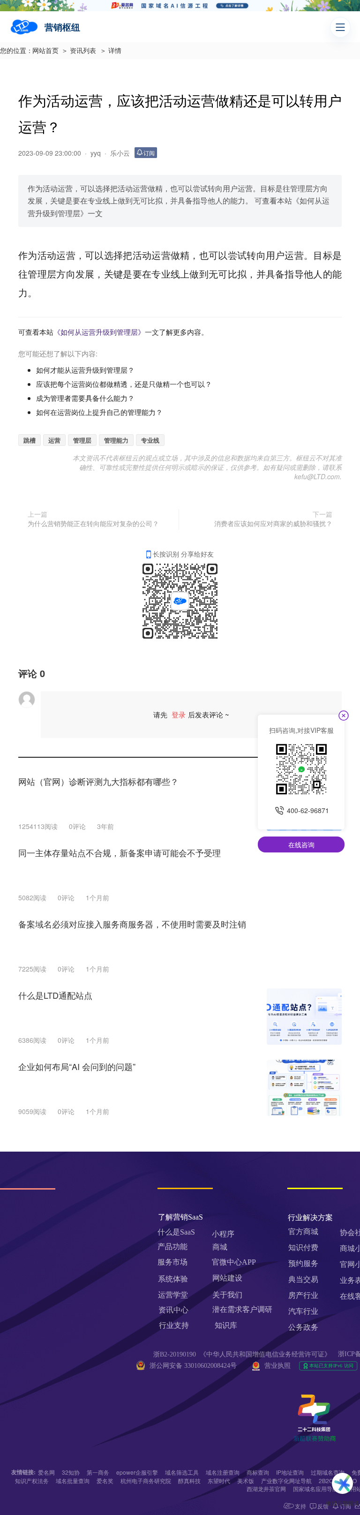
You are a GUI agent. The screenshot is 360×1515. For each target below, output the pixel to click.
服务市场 (173, 1262)
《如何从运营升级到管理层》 (99, 332)
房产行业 (303, 1295)
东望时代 (219, 1481)
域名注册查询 (223, 1472)
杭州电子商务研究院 (145, 1481)
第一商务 (98, 1472)
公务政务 (303, 1327)
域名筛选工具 (182, 1472)
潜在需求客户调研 (243, 1309)
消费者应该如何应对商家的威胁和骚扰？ (273, 523)
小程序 (223, 1234)
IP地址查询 (290, 1472)
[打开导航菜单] (340, 27)
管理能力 (116, 440)
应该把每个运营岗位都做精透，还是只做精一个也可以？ (124, 384)
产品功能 (173, 1247)
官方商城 (303, 1232)
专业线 (150, 440)
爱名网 (46, 1472)
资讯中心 (173, 1310)
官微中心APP (234, 1262)
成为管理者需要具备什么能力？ (85, 398)
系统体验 (173, 1279)
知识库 (226, 1325)
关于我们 (227, 1295)
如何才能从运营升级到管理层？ (85, 370)
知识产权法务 (32, 1481)
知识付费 (303, 1247)
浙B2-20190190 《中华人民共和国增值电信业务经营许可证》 (242, 1354)
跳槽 (29, 440)
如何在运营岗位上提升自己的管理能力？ (99, 412)
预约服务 (303, 1263)
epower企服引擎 (137, 1472)
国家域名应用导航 (315, 1488)
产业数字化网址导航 (286, 1481)
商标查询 (258, 1472)
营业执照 (277, 1365)
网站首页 (45, 50)
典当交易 (303, 1279)
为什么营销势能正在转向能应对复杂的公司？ (93, 523)
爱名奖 (105, 1481)
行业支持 (174, 1325)
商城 (219, 1247)
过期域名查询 (328, 1472)
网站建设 (227, 1278)
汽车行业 (303, 1311)
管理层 (82, 440)
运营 (54, 440)
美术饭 (245, 1481)
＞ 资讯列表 (78, 50)
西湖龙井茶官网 (266, 1488)
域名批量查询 (73, 1481)
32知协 (71, 1472)
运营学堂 (173, 1295)
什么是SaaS (176, 1232)
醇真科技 (189, 1481)
